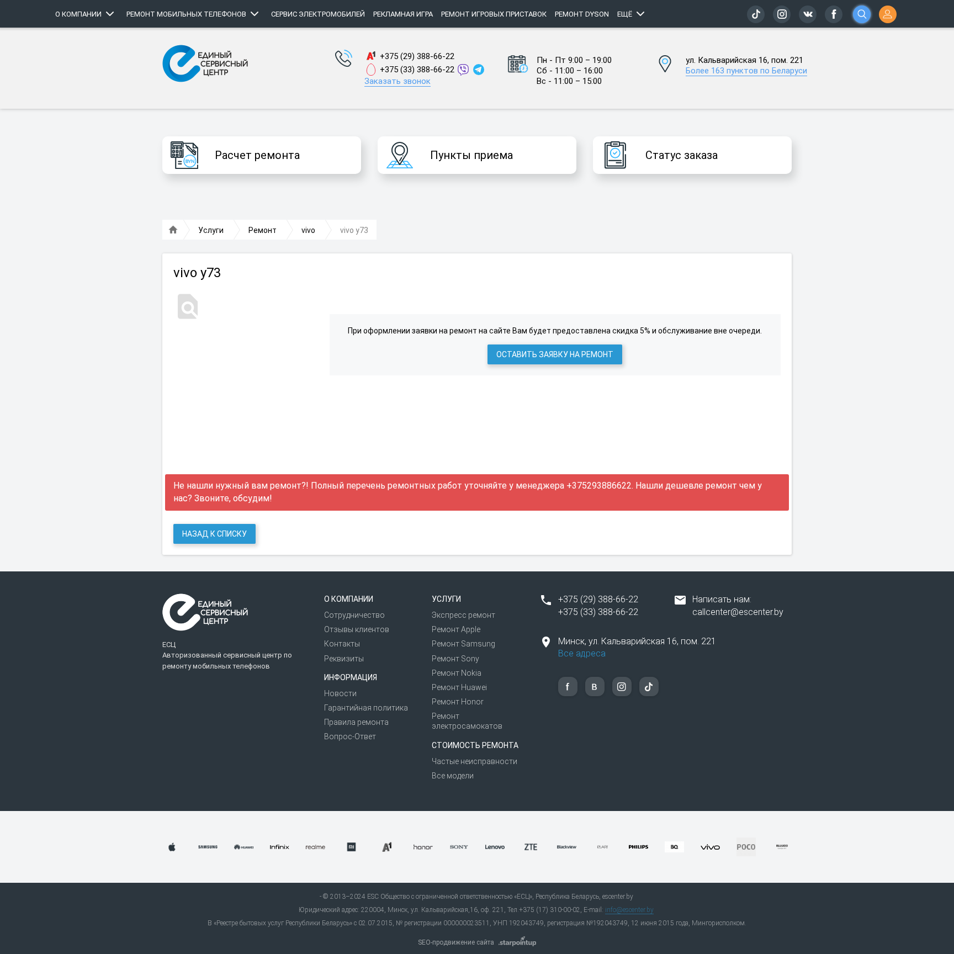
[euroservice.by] (173, 230)
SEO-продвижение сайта (456, 942)
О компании (78, 14)
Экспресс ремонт (463, 615)
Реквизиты (344, 658)
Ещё (624, 14)
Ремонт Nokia (456, 673)
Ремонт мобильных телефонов (186, 14)
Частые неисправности (474, 761)
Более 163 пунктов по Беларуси (746, 71)
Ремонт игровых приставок (494, 14)
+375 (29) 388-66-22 (417, 56)
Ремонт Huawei (459, 687)
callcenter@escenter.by (737, 612)
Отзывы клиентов (356, 629)
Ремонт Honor (458, 701)
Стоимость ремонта (475, 745)
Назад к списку (214, 533)
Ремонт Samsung (463, 643)
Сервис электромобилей (318, 14)
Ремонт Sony (455, 658)
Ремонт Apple (456, 629)
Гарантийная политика (366, 707)
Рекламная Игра (403, 14)
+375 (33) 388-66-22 (417, 70)
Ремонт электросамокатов (467, 721)
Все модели (453, 775)
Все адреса (582, 653)
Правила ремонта (356, 722)
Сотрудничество (354, 615)
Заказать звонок (397, 81)
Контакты (342, 643)
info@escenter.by (629, 910)
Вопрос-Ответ (350, 736)
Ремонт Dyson (582, 14)
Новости (340, 693)
